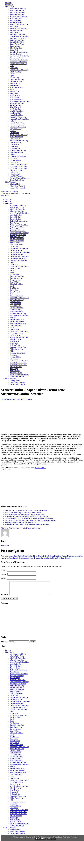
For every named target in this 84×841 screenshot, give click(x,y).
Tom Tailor (13, 158)
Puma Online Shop (16, 137)
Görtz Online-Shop (16, 87)
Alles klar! (51, 839)
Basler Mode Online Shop (19, 24)
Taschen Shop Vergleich (18, 188)
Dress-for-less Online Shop (19, 70)
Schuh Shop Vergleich (17, 186)
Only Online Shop (16, 129)
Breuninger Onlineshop (18, 38)
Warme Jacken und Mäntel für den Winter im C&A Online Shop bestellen (30, 520)
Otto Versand (14, 133)
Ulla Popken (14, 162)
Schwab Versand (15, 143)
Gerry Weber (14, 85)
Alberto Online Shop (17, 14)
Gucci (12, 89)
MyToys (12, 121)
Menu (3, 195)
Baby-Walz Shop (15, 20)
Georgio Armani (15, 83)
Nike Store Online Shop (18, 127)
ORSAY (13, 131)
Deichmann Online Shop (18, 62)
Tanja (17, 399)
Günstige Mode (15, 184)
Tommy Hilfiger (15, 160)
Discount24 (14, 68)
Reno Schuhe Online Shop (19, 141)
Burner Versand (15, 46)
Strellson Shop (15, 148)
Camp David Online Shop (19, 52)
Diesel (12, 66)
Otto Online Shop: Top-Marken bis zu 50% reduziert (23, 512)
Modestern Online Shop (18, 117)
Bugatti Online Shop (17, 42)
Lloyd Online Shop (16, 111)
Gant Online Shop (16, 81)
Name (3, 570)
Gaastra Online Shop (17, 79)
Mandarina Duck (15, 113)
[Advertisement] (42, 416)
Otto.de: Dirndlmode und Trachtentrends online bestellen (24, 514)
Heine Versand (15, 95)
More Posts (5, 545)
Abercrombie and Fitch (18, 9)
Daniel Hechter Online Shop (19, 60)
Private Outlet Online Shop (19, 135)
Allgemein (4, 528)
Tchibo (12, 154)
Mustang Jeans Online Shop (19, 119)
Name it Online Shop (17, 123)
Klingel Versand (15, 107)
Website (3, 578)
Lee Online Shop (15, 109)
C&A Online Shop (16, 48)
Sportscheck (14, 146)
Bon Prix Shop (15, 32)
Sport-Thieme (14, 144)
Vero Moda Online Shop (18, 166)
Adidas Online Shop (17, 10)
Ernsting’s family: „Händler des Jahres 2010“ (20, 522)
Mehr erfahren (40, 839)
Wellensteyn (14, 172)
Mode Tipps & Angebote (9, 192)
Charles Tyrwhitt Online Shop (20, 56)
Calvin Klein (14, 50)
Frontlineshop (14, 77)
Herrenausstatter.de (16, 99)
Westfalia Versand (16, 176)
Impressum (9, 5)
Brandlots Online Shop (17, 34)
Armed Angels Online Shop (19, 16)
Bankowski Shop (16, 22)
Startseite (8, 3)
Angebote (12, 528)
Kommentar (5, 594)
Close (7, 195)
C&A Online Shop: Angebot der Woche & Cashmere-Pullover (26, 516)
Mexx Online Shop (16, 115)
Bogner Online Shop (17, 30)
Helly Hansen (14, 97)
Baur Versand (14, 26)
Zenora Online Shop (17, 180)
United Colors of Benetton (19, 164)
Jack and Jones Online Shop (19, 101)
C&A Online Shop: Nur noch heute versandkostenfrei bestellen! (27, 524)
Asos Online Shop (16, 18)
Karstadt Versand (15, 105)
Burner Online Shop (17, 44)
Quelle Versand (15, 139)
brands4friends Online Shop (19, 36)
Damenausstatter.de (16, 58)
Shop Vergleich (10, 182)
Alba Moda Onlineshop (18, 12)
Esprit (12, 76)
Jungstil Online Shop (17, 103)
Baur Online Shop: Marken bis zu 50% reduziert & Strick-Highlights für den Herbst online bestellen (47, 556)
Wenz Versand (15, 174)
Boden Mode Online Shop (19, 28)
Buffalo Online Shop (17, 40)
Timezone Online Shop (18, 156)
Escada (12, 74)
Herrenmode (30, 528)
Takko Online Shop (16, 152)
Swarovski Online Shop (18, 150)
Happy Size (14, 93)
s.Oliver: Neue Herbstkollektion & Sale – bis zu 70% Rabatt (26, 511)
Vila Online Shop (16, 170)
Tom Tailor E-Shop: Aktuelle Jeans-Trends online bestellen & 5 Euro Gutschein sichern (40, 558)
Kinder (38, 528)
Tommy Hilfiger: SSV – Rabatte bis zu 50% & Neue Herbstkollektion (29, 518)
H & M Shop (14, 91)
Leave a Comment (25, 399)
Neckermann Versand (17, 125)
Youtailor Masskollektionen (19, 178)
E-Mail (4, 574)
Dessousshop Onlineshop (18, 64)
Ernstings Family (15, 72)
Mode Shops (9, 7)
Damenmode (21, 528)
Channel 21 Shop (16, 54)
